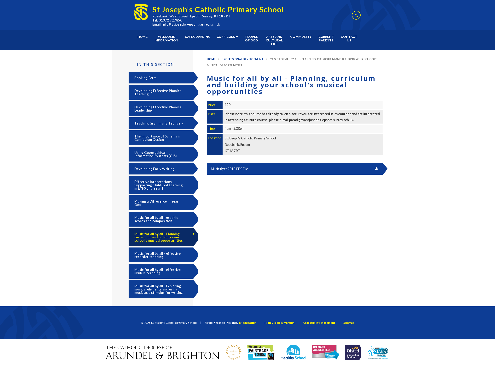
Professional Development (242, 59)
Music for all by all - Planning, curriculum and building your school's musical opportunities (158, 237)
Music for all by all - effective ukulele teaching (157, 271)
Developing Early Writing (154, 169)
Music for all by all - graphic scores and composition (156, 219)
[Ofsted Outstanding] (353, 352)
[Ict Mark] (325, 352)
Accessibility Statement (319, 322)
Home (211, 59)
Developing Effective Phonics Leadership (157, 108)
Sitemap (348, 322)
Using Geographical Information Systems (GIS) (155, 154)
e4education (247, 322)
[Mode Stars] (378, 352)
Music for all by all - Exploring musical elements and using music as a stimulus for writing (158, 289)
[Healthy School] (293, 352)
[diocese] (162, 352)
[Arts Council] (234, 352)
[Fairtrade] (261, 352)
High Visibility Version (279, 322)
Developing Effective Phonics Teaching (157, 92)
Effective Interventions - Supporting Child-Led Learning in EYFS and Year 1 (158, 185)
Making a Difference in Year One (156, 203)
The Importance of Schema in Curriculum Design (157, 138)
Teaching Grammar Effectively (158, 123)
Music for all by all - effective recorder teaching (157, 255)
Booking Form (145, 78)
